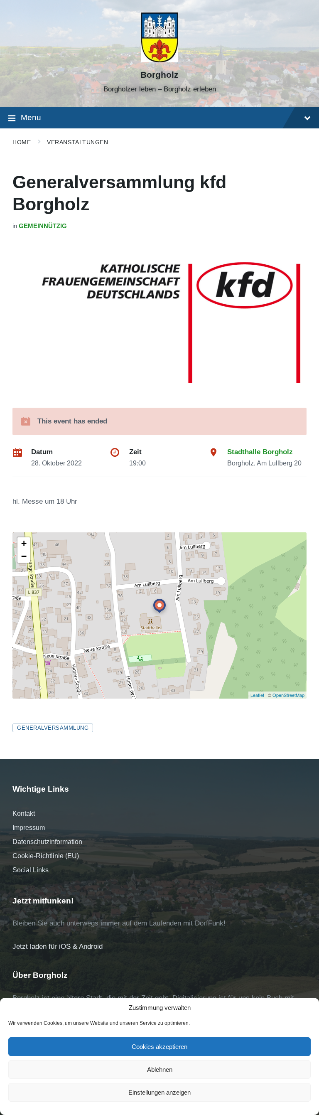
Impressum (28, 827)
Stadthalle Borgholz (260, 452)
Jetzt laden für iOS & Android (57, 946)
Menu (31, 117)
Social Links (30, 870)
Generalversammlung (52, 728)
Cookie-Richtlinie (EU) (45, 855)
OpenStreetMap (288, 695)
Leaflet (257, 695)
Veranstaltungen (77, 142)
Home (21, 142)
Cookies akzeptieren (159, 1046)
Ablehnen (159, 1069)
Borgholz (159, 75)
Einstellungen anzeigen (159, 1092)
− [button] (24, 556)
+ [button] (24, 543)
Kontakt (23, 813)
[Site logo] (159, 60)
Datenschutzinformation (47, 841)
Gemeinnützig (43, 226)
